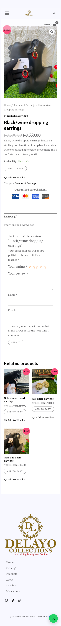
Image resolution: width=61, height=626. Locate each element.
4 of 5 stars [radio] (41, 267)
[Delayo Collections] (29, 13)
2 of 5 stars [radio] (33, 267)
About (9, 579)
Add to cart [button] (15, 412)
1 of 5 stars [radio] (30, 267)
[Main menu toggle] (7, 13)
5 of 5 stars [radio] (44, 267)
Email (12, 310)
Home (7, 105)
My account (13, 591)
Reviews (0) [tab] (10, 216)
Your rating (17, 266)
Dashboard (12, 585)
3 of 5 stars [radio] (37, 267)
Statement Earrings (24, 105)
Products (11, 573)
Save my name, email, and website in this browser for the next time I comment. (29, 330)
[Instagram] (6, 600)
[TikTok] (13, 600)
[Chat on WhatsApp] (53, 618)
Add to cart (15, 168)
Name (12, 294)
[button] (54, 13)
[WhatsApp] (19, 600)
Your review (18, 273)
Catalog (11, 568)
